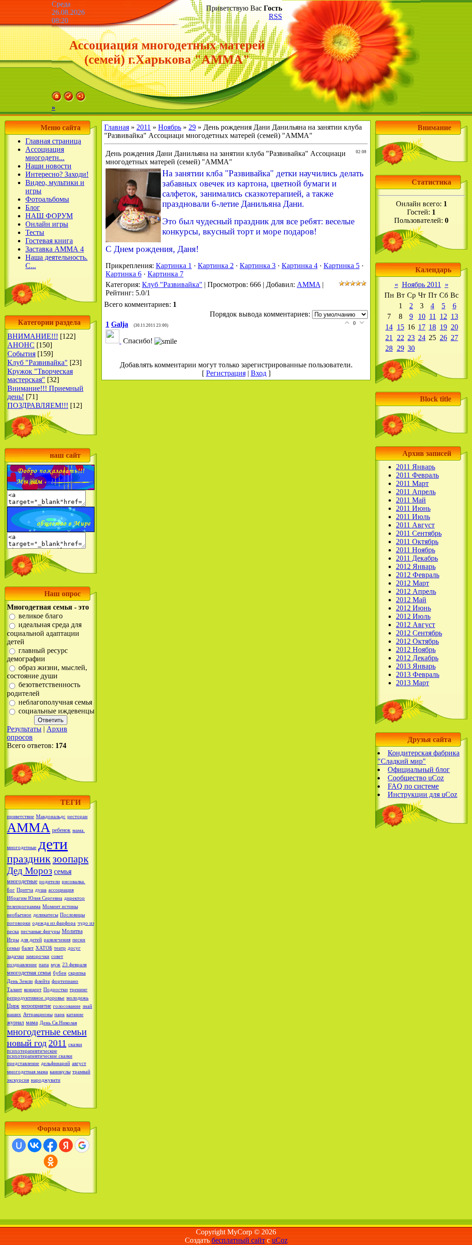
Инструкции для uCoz (422, 794)
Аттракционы (38, 1014)
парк (59, 1014)
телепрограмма (24, 906)
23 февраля (74, 964)
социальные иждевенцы (56, 711)
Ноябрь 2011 (421, 284)
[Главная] (57, 99)
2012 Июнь (413, 608)
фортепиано (65, 981)
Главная (116, 127)
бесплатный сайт (238, 1240)
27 (454, 337)
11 (432, 316)
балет (28, 948)
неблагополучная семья (55, 702)
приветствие (20, 816)
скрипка (77, 973)
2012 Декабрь (417, 658)
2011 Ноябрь (415, 550)
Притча (25, 889)
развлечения (57, 939)
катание (74, 1014)
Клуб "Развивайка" (37, 362)
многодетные (22, 881)
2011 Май (411, 500)
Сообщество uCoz (416, 778)
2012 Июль (413, 616)
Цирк (13, 1006)
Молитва (72, 931)
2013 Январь (416, 666)
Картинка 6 (124, 274)
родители (49, 881)
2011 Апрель (416, 492)
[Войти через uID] (19, 1145)
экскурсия (18, 1080)
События (21, 354)
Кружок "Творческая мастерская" (40, 375)
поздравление (22, 964)
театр (60, 948)
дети (53, 843)
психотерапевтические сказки (39, 1056)
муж (55, 964)
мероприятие (36, 1006)
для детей (31, 939)
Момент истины (60, 906)
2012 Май (411, 600)
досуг (74, 948)
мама (32, 1022)
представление (23, 1063)
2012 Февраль (417, 575)
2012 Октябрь (417, 641)
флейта (42, 981)
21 (389, 337)
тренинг (79, 989)
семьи (13, 948)
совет (57, 956)
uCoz (280, 1240)
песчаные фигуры (40, 931)
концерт (32, 989)
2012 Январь (416, 566)
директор (74, 898)
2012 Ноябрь (416, 649)
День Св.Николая (58, 1022)
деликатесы (45, 914)
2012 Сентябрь (419, 633)
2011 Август (415, 525)
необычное (19, 914)
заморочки (37, 956)
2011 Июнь (413, 508)
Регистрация (226, 373)
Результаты (24, 729)
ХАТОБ (43, 948)
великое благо (40, 616)
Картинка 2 (216, 265)
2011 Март (412, 483)
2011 (57, 1043)
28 (389, 348)
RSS (275, 16)
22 (400, 337)
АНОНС (21, 345)
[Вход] (81, 99)
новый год (27, 1043)
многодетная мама (27, 1071)
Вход (258, 373)
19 (443, 327)
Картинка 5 (342, 265)
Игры (13, 939)
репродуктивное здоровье (36, 997)
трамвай (81, 1071)
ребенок (61, 830)
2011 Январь (415, 467)
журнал (15, 1022)
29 (192, 127)
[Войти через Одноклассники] (51, 1161)
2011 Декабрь (417, 558)
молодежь (77, 997)
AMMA (308, 284)
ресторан (77, 816)
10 (421, 316)
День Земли (20, 981)
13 (454, 316)
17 (421, 327)
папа (44, 964)
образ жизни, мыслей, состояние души (47, 672)
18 (432, 327)
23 (411, 337)
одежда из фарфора (54, 923)
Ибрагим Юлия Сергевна (34, 898)
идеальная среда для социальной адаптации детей (44, 633)
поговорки (18, 923)
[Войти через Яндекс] (66, 1145)
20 (454, 327)
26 (443, 337)
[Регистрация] (69, 99)
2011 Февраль (417, 475)
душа (41, 889)
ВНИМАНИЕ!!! (32, 336)
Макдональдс (50, 816)
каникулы (60, 1071)
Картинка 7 (165, 274)
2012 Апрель (416, 591)
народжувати (45, 1080)
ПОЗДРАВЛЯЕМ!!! (37, 405)
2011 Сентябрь (419, 533)
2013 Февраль (417, 674)
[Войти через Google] (82, 1145)
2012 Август (415, 624)
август (79, 1063)
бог (11, 889)
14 (389, 327)
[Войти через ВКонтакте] (34, 1145)
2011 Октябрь (417, 541)
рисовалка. (73, 881)
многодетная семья (29, 973)
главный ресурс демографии (37, 654)
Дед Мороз (29, 870)
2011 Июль (413, 517)
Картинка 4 (300, 265)
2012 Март (412, 583)
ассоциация (61, 889)
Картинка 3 (258, 265)
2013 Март (412, 683)
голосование (67, 1006)
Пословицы (72, 914)
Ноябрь (169, 127)
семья (62, 871)
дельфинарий (55, 1063)
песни (78, 939)
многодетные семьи (47, 1031)
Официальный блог (419, 769)
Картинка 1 (174, 265)
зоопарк (70, 859)
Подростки (55, 989)
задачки (15, 956)
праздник (29, 859)
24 (421, 337)
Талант (14, 989)
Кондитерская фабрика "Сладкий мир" (419, 757)
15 (400, 327)
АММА (28, 827)
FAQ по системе (413, 786)
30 (411, 348)
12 (443, 316)
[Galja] (114, 341)
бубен (59, 973)
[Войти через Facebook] (50, 1145)
